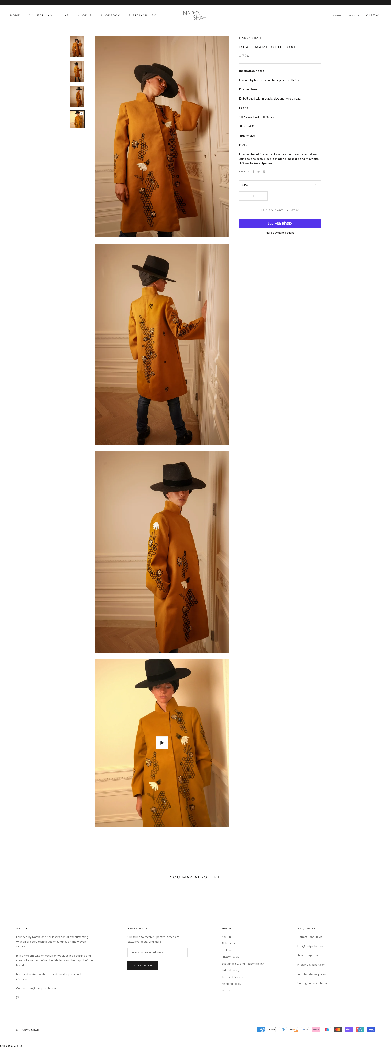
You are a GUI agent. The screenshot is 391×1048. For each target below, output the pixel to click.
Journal (226, 990)
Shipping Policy (231, 984)
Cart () (373, 15)
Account (336, 15)
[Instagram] (17, 997)
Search (354, 15)
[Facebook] (253, 171)
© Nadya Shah (28, 1030)
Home (15, 15)
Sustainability (142, 15)
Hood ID (85, 15)
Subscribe (142, 965)
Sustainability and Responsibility (243, 964)
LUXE (64, 15)
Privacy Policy (230, 957)
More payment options (280, 233)
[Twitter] (258, 171)
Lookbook (110, 15)
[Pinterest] (264, 171)
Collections (40, 15)
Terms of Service (233, 977)
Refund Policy (230, 970)
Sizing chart (229, 943)
